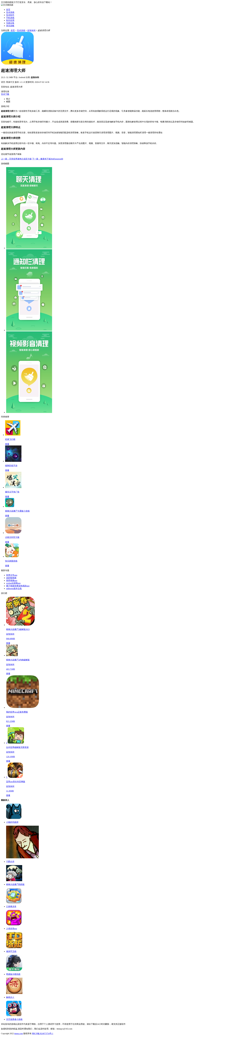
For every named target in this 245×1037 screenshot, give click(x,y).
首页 (8, 10)
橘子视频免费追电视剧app (17, 586)
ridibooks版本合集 (14, 588)
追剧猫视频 (11, 578)
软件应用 (10, 20)
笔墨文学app (11, 575)
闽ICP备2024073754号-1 (42, 1033)
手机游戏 (10, 18)
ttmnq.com (18, 1033)
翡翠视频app (11, 580)
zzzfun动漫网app (13, 583)
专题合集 (10, 23)
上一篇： (16, 159)
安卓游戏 (10, 12)
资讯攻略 (10, 26)
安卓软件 (10, 15)
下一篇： (47, 159)
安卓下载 (5, 94)
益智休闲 (31, 30)
